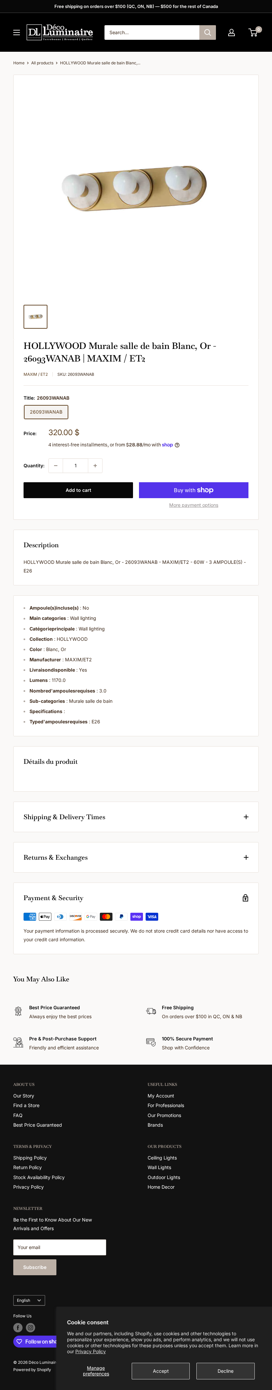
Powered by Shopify (32, 1369)
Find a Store (26, 1105)
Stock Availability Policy (39, 1177)
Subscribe (34, 1267)
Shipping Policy (30, 1157)
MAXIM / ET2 (36, 374)
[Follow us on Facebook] (18, 1327)
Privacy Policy (90, 1351)
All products (42, 62)
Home (19, 62)
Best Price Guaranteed (37, 1125)
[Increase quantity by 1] (95, 466)
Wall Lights (159, 1167)
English (23, 1300)
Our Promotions (164, 1115)
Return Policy (27, 1167)
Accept (161, 1371)
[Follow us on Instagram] (30, 1327)
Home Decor (161, 1187)
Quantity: (34, 465)
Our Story (23, 1095)
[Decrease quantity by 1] (56, 466)
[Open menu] (16, 32)
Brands (155, 1125)
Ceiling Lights (162, 1157)
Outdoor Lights (164, 1177)
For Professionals (166, 1105)
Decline (226, 1371)
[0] (253, 32)
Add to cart (78, 490)
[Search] (207, 32)
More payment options (193, 505)
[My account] (231, 32)
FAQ (18, 1115)
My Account (161, 1095)
